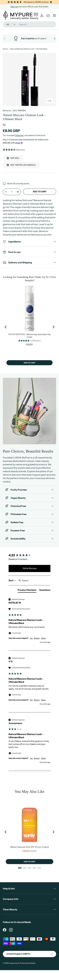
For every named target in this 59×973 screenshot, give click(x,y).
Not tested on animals (23, 165)
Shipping (19, 135)
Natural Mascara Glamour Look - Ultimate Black (28, 49)
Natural (14, 158)
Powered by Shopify (27, 963)
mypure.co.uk (14, 963)
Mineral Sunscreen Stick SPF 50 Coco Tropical (29, 847)
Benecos (7, 110)
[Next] (53, 327)
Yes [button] (31, 638)
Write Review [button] (30, 568)
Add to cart (39, 191)
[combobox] (29, 24)
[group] (29, 555)
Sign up (14, 6)
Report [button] (37, 638)
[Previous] (6, 327)
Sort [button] (11, 580)
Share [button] (43, 638)
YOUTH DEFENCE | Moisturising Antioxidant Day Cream (29, 335)
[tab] (27, 590)
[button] (29, 150)
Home (5, 49)
